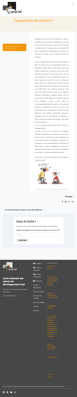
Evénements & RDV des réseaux (13, 47)
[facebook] (7, 392)
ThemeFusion (32, 386)
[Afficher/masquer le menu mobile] (73, 4)
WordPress (61, 386)
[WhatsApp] (69, 201)
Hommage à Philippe (51, 307)
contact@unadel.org (9, 296)
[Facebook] (62, 201)
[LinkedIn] (66, 201)
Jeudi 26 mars (52, 357)
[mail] (15, 392)
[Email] (72, 201)
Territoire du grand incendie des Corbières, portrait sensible (52, 281)
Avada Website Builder (19, 386)
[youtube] (11, 392)
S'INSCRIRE (22, 240)
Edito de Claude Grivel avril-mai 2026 (52, 295)
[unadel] (9, 263)
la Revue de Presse (51, 267)
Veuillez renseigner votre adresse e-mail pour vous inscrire (37, 230)
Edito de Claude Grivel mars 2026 (52, 347)
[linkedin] (4, 392)
